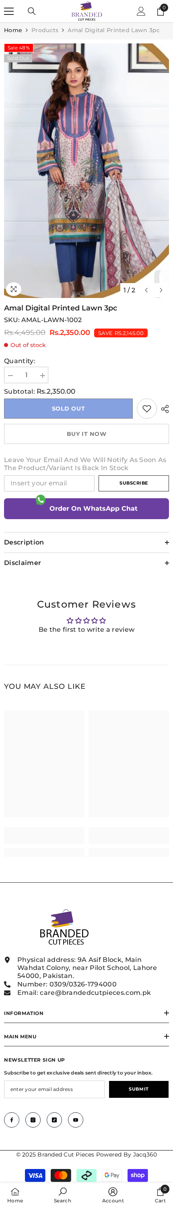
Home (13, 30)
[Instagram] (33, 1120)
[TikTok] (54, 1120)
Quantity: (19, 361)
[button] (146, 290)
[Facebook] (11, 1120)
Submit (138, 1089)
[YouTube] (75, 1120)
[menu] (9, 11)
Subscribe (133, 483)
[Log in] (141, 11)
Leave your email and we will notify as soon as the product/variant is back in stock (85, 464)
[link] (147, 409)
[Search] (32, 11)
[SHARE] (163, 409)
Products (44, 30)
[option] (86, 170)
